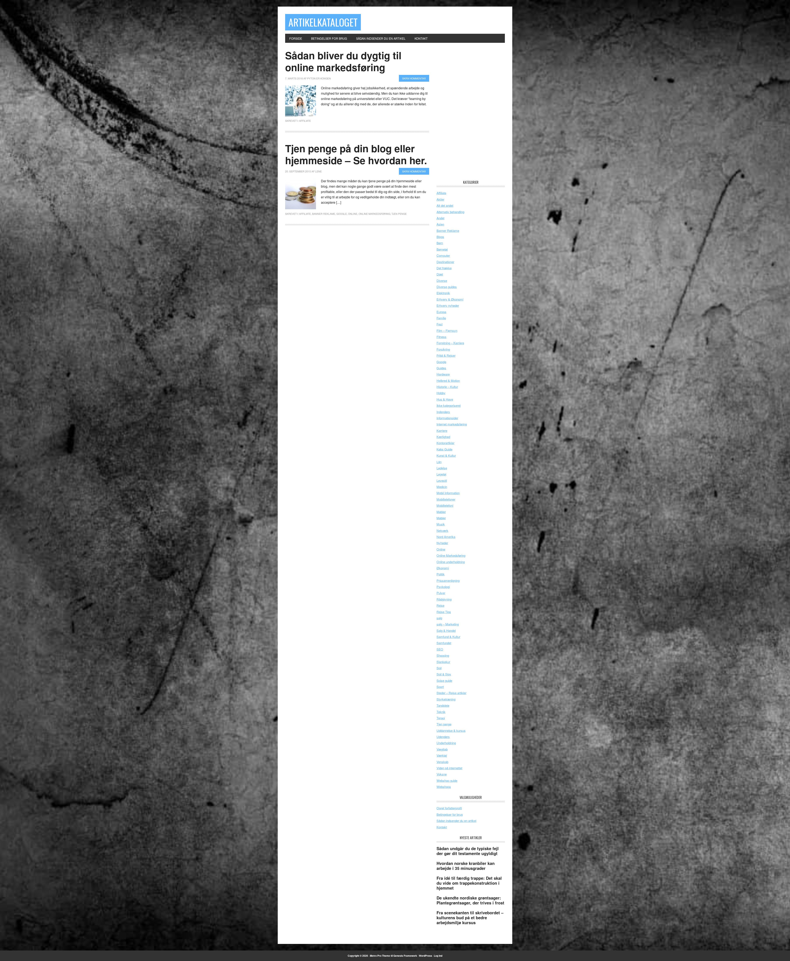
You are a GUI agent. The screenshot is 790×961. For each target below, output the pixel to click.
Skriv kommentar (414, 78)
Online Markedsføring (374, 213)
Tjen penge (399, 213)
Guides (441, 368)
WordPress (425, 956)
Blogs (440, 237)
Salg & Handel (446, 630)
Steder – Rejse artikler (451, 693)
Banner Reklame (323, 213)
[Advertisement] (467, 111)
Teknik (441, 712)
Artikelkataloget (323, 22)
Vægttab (442, 749)
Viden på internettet (449, 768)
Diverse (442, 280)
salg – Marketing (448, 624)
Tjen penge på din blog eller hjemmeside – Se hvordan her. (356, 154)
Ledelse (442, 468)
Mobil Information (448, 493)
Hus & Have (445, 399)
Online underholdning (451, 562)
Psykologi (443, 587)
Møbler (441, 512)
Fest (440, 324)
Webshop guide (447, 780)
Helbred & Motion (448, 380)
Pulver (441, 593)
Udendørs (443, 736)
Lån (439, 462)
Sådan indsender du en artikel (456, 820)
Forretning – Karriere (450, 343)
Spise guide (444, 680)
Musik (441, 524)
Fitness (441, 337)
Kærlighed (443, 437)
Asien (440, 224)
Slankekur (443, 662)
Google (341, 213)
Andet (440, 218)
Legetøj (441, 474)
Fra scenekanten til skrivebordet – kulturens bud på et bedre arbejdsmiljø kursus (470, 917)
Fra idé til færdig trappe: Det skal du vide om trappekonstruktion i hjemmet (469, 883)
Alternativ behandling (450, 212)
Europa (441, 312)
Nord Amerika (446, 537)
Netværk (442, 530)
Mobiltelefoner (446, 499)
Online (352, 213)
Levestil (442, 480)
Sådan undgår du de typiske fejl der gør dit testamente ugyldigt (468, 850)
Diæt (440, 274)
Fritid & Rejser (446, 355)
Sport (440, 686)
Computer (443, 255)
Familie (441, 318)
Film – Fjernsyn (447, 330)
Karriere (442, 430)
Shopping (443, 655)
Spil (439, 668)
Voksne (442, 774)
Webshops (444, 786)
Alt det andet (445, 205)
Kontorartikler (445, 443)
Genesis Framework (405, 956)
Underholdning (446, 743)
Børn (440, 243)
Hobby (441, 393)
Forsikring (443, 349)
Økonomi (443, 568)
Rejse (440, 605)
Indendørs (443, 412)
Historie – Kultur (447, 387)
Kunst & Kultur (446, 455)
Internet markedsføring (452, 424)
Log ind (438, 956)
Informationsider (447, 418)
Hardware (443, 374)
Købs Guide (444, 449)
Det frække (444, 268)
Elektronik (443, 293)
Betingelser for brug (450, 814)
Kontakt (442, 827)
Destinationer (445, 262)
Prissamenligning (448, 580)
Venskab (442, 762)
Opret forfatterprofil (449, 808)
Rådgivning (444, 599)
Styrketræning (446, 699)
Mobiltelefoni (445, 505)
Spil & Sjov (444, 674)
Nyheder (442, 543)
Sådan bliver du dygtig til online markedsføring (343, 61)
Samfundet (444, 643)
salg (439, 618)
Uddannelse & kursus (451, 730)
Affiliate (305, 120)
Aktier (440, 199)
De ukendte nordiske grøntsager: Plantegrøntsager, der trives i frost (470, 900)
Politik (441, 574)
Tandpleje (443, 705)
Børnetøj (442, 249)
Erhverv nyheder (448, 305)
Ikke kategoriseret (449, 405)
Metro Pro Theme (380, 956)
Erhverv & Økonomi (450, 299)
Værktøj (442, 755)
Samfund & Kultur (448, 636)
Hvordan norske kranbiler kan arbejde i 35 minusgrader (466, 865)
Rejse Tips (444, 612)
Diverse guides (447, 287)
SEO (440, 649)
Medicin (442, 487)
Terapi (441, 718)
